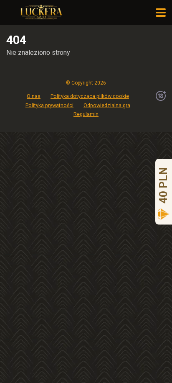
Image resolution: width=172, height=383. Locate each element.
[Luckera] (40, 11)
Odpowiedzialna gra (106, 105)
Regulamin (86, 114)
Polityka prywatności (49, 105)
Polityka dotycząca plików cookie (90, 96)
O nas (33, 96)
